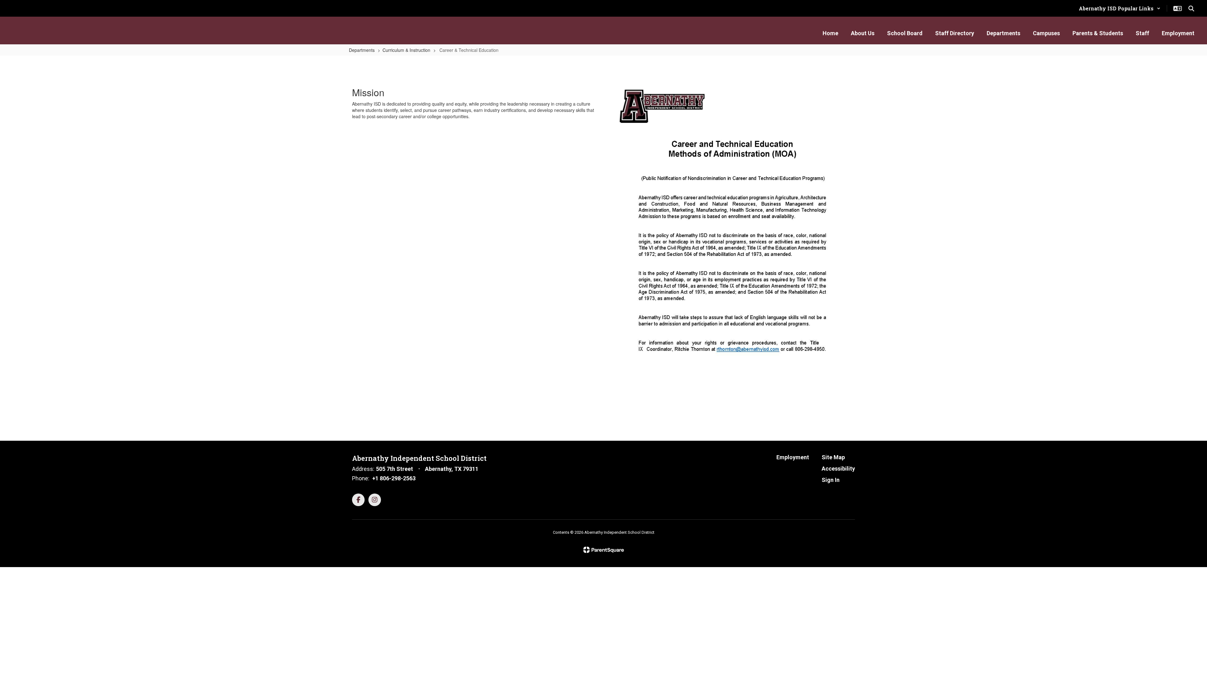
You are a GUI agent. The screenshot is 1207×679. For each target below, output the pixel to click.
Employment (792, 457)
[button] (1119, 8)
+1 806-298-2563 (394, 478)
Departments (362, 50)
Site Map (833, 457)
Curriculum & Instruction (406, 50)
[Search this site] (1191, 8)
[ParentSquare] (604, 550)
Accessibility (838, 468)
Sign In (831, 480)
